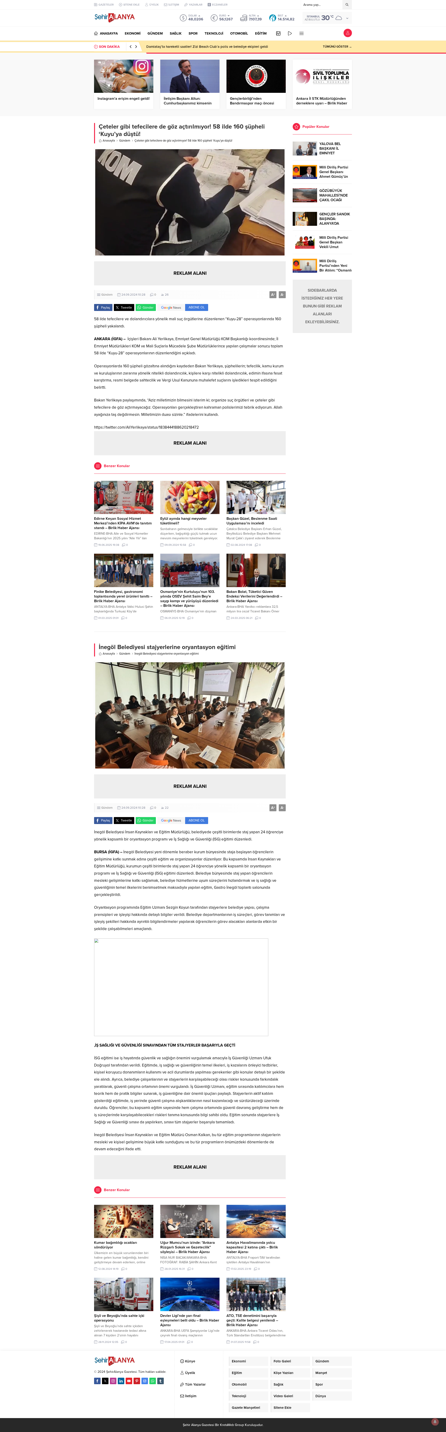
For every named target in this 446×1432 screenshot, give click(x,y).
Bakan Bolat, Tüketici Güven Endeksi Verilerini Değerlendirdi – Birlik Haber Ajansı (254, 596)
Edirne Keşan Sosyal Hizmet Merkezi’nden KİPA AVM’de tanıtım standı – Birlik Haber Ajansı (123, 523)
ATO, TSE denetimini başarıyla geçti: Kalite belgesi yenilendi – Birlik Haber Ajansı (252, 1320)
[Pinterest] (137, 1381)
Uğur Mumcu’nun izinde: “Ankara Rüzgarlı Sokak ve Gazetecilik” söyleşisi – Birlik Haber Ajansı (187, 1247)
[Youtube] (129, 1381)
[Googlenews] (144, 1381)
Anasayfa (109, 140)
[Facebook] (97, 1381)
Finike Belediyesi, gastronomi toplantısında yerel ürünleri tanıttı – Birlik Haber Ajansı (123, 596)
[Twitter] (105, 1381)
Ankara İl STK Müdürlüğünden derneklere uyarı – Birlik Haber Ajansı (321, 103)
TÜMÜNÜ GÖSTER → (337, 46)
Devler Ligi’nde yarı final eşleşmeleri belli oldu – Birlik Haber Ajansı (189, 1320)
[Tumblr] (160, 1381)
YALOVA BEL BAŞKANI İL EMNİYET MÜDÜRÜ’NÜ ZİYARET (330, 153)
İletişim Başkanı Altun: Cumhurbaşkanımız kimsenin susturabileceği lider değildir (188, 103)
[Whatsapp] (152, 1381)
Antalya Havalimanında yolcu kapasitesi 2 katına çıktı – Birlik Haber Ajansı (252, 1247)
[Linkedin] (121, 1381)
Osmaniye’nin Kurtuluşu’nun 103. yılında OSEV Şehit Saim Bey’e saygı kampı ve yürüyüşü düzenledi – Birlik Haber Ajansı (189, 598)
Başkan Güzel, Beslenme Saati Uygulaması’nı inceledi (251, 521)
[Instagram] (113, 1381)
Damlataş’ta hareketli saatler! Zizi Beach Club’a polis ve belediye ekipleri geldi (207, 47)
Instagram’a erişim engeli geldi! (124, 98)
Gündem (124, 140)
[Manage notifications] (435, 1422)
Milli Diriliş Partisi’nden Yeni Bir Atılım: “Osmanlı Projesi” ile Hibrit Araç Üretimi (335, 270)
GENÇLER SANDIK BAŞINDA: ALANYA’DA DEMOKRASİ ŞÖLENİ (334, 223)
